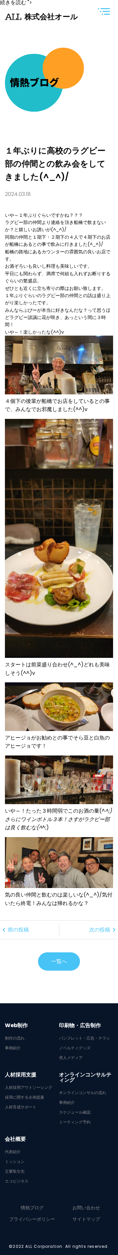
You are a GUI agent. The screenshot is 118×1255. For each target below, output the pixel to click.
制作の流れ (15, 1038)
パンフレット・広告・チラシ (84, 1038)
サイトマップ (86, 1219)
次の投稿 (103, 930)
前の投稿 (14, 930)
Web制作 (16, 1025)
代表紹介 (13, 1152)
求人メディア (71, 1058)
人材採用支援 (20, 1074)
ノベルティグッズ (74, 1048)
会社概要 (15, 1139)
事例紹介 (13, 1048)
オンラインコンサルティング (85, 1077)
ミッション (15, 1162)
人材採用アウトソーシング (28, 1087)
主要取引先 (15, 1171)
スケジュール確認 (74, 1112)
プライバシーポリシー (32, 1219)
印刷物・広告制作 (80, 1025)
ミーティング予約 (74, 1122)
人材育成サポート (20, 1107)
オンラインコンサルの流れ (82, 1093)
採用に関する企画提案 (24, 1097)
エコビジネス (17, 1181)
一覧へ (59, 961)
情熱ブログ (32, 1207)
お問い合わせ (86, 1207)
